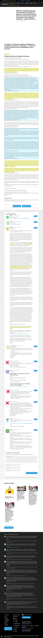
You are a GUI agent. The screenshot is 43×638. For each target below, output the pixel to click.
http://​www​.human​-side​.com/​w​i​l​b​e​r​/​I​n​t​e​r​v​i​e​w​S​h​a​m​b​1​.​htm (19, 333)
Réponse (36, 216)
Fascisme (21, 199)
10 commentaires (23, 20)
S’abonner (6, 618)
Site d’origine (27, 3)
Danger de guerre (13, 199)
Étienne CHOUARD (9, 536)
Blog (5, 622)
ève (10, 360)
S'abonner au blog (17, 206)
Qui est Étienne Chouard (15, 635)
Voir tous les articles (9, 527)
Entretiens (18, 199)
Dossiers (18, 3)
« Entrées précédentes (7, 525)
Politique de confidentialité (29, 635)
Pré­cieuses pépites (18, 59)
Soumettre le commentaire (31, 473)
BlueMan (11, 418)
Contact (6, 625)
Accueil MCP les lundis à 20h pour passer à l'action (9, 0)
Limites (31, 199)
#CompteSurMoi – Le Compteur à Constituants (9, 497)
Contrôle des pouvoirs (7, 199)
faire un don (27, 191)
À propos (31, 3)
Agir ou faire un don (26, 206)
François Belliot (8, 601)
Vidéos (22, 3)
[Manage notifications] (1, 636)
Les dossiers (7, 620)
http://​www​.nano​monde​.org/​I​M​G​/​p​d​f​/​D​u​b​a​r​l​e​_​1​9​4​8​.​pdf (19, 386)
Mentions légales (22, 635)
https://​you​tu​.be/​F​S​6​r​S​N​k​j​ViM (15, 224)
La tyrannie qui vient (26, 199)
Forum (19, 0)
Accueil (11, 3)
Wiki (21, 0)
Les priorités (7, 619)
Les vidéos (6, 621)
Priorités (14, 3)
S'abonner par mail (26, 617)
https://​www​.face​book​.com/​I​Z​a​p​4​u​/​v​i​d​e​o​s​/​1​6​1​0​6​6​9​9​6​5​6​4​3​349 (20, 218)
